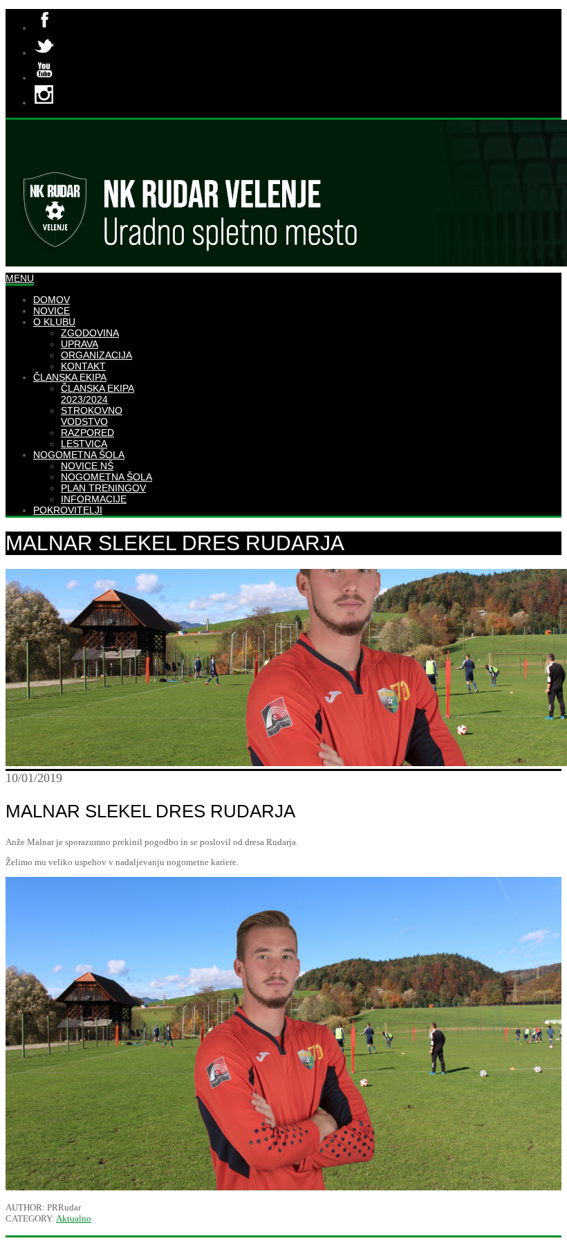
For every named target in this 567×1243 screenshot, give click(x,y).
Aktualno (73, 1218)
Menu (20, 278)
